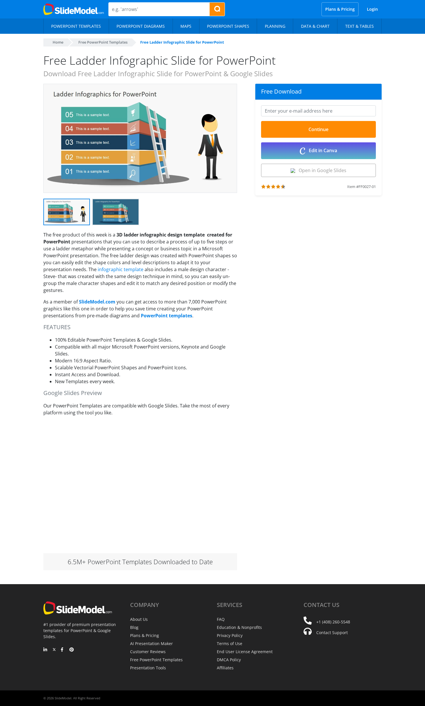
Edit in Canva (322, 150)
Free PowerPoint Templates (103, 42)
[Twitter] (54, 650)
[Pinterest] (71, 650)
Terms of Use (229, 643)
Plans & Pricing (340, 9)
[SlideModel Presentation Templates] (73, 9)
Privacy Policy (230, 635)
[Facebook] (63, 650)
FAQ (221, 619)
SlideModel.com (97, 302)
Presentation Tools (148, 667)
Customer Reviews (148, 651)
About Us (139, 619)
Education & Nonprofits (239, 627)
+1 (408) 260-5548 (333, 622)
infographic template (120, 269)
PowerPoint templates (166, 315)
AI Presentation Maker (151, 643)
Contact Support (332, 632)
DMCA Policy (229, 659)
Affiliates (225, 667)
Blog (134, 627)
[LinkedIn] (45, 650)
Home (58, 42)
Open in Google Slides (320, 170)
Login (372, 9)
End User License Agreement (245, 651)
